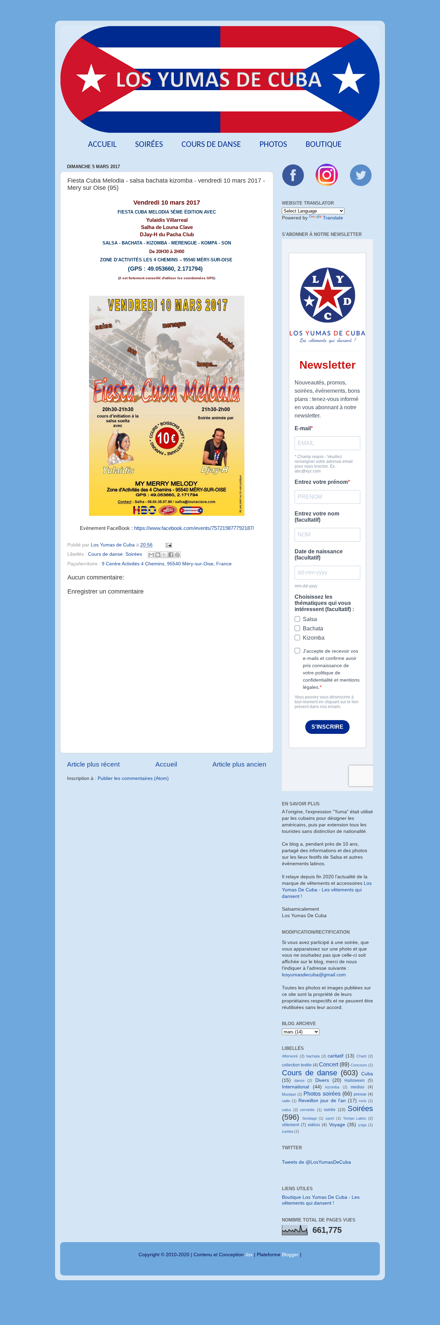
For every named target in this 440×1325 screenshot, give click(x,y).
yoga (362, 1125)
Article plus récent (93, 764)
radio (286, 1101)
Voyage (337, 1124)
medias (357, 1087)
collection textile (297, 1065)
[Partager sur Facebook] (170, 554)
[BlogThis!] (157, 554)
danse (299, 1080)
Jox (249, 1254)
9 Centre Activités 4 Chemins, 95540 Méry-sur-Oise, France (167, 563)
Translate (333, 217)
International (295, 1086)
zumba (287, 1131)
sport (330, 1118)
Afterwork (290, 1056)
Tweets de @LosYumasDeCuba (316, 1162)
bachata (313, 1056)
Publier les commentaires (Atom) (133, 778)
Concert (328, 1064)
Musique (289, 1094)
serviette (307, 1110)
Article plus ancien (239, 764)
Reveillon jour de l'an (322, 1100)
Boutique (324, 145)
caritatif (335, 1055)
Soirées (149, 145)
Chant (361, 1056)
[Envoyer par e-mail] (151, 554)
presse (360, 1094)
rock (362, 1101)
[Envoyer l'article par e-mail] (167, 544)
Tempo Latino (354, 1118)
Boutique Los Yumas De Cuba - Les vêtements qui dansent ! (321, 1200)
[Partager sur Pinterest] (177, 554)
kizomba (332, 1087)
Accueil (102, 145)
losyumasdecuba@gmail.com (314, 974)
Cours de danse (211, 145)
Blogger (290, 1254)
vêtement (290, 1124)
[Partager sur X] (164, 554)
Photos (273, 145)
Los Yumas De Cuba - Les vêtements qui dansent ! (327, 890)
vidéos (314, 1124)
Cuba (367, 1073)
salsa (286, 1110)
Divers (322, 1080)
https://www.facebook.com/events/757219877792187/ (194, 528)
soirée (330, 1109)
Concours (359, 1065)
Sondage (309, 1118)
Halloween (354, 1080)
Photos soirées (322, 1093)
